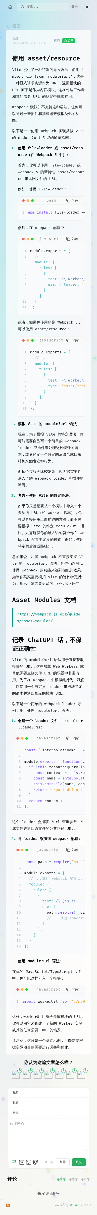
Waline (74, 1205)
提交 (79, 1162)
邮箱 (16, 1103)
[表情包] (22, 1162)
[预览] (36, 1162)
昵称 (16, 1093)
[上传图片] (29, 1162)
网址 (16, 1113)
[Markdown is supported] (15, 1162)
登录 (74, 7)
